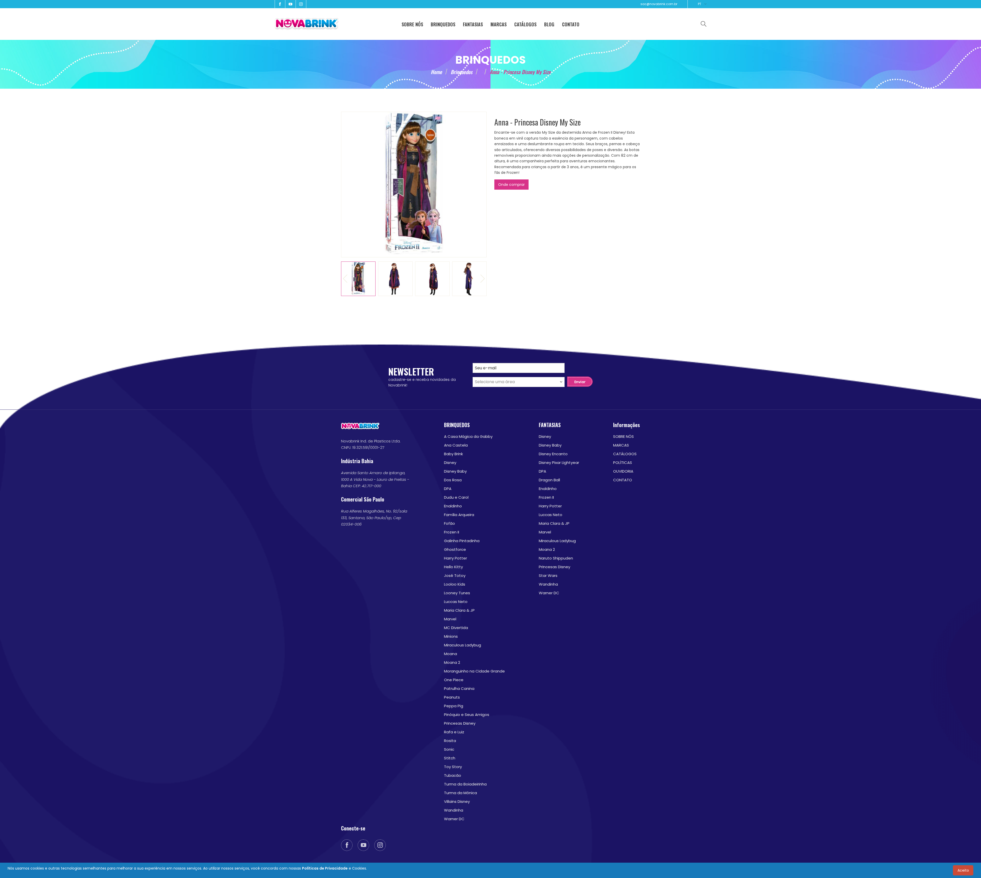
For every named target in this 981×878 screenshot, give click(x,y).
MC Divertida (456, 627)
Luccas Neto (456, 601)
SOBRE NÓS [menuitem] (412, 24)
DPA (447, 488)
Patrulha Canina (459, 688)
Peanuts (452, 697)
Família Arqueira (459, 514)
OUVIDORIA (623, 471)
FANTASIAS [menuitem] (473, 24)
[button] (345, 279)
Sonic (449, 749)
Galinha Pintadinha (462, 540)
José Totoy (454, 575)
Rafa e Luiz (454, 732)
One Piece (453, 679)
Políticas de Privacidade (325, 868)
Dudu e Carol (456, 497)
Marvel (450, 619)
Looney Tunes (457, 593)
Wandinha (453, 810)
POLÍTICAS (622, 462)
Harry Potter (455, 558)
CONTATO (622, 480)
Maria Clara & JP (459, 610)
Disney (450, 462)
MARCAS (621, 445)
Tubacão (452, 775)
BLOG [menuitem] (549, 24)
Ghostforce (455, 549)
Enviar (580, 381)
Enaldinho (453, 506)
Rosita (450, 740)
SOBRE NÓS (623, 436)
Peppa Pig (453, 706)
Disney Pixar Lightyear (559, 462)
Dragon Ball (549, 480)
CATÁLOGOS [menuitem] (525, 24)
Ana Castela (456, 445)
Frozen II (451, 532)
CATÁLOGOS (625, 454)
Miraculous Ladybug (462, 645)
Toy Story (453, 766)
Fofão (449, 523)
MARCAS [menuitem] (499, 24)
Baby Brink (453, 454)
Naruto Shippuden (556, 558)
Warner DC (454, 819)
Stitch (449, 758)
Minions (451, 636)
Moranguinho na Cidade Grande (474, 671)
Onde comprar (511, 184)
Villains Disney (457, 801)
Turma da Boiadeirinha (465, 784)
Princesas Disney (459, 723)
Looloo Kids (454, 584)
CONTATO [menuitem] (570, 24)
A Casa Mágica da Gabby (468, 436)
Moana (450, 653)
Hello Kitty (453, 566)
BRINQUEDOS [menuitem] (443, 24)
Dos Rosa (453, 480)
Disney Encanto (553, 454)
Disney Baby (455, 471)
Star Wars (548, 575)
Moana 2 (452, 662)
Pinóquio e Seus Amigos (466, 714)
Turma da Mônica (460, 792)
